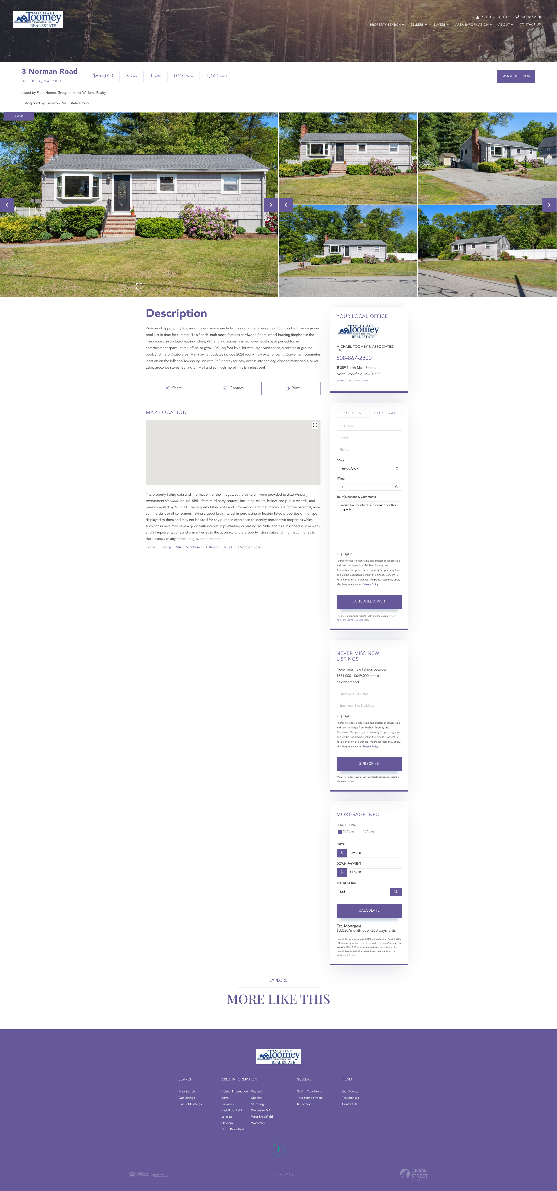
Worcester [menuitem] (258, 1123)
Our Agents (361, 381)
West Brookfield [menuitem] (262, 1117)
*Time (341, 478)
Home (150, 547)
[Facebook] (279, 1150)
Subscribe (369, 764)
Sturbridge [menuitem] (258, 1104)
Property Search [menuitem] (385, 25)
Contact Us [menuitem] (530, 24)
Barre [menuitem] (225, 1098)
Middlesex (194, 547)
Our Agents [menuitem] (350, 1091)
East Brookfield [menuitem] (231, 1110)
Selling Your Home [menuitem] (309, 1091)
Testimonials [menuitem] (350, 1098)
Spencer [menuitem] (256, 1098)
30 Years (348, 831)
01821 (227, 547)
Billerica (212, 547)
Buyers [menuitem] (439, 25)
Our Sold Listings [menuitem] (190, 1104)
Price (341, 844)
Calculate (369, 911)
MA (178, 547)
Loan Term (346, 825)
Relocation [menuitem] (304, 1104)
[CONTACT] (516, 76)
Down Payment (349, 864)
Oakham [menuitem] (227, 1123)
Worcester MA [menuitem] (261, 1110)
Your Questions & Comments (356, 497)
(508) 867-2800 (530, 17)
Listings (165, 547)
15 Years (368, 831)
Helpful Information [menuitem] (234, 1091)
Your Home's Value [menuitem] (310, 1098)
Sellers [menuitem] (417, 25)
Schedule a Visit (385, 413)
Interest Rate (348, 883)
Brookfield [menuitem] (228, 1104)
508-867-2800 (354, 358)
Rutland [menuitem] (256, 1091)
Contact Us (344, 381)
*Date (340, 460)
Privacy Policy (370, 584)
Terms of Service (355, 620)
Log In (485, 17)
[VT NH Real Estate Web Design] (414, 1175)
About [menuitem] (504, 25)
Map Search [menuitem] (187, 1091)
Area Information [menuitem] (472, 25)
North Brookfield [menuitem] (232, 1129)
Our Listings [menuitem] (187, 1098)
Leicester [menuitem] (227, 1117)
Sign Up (503, 17)
